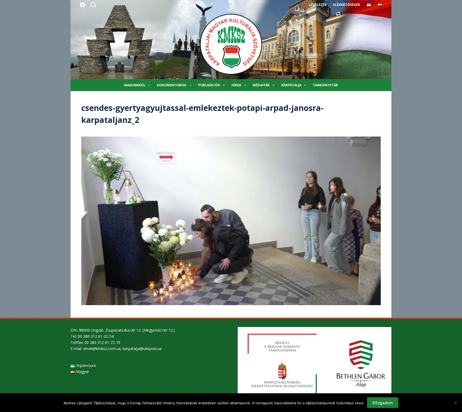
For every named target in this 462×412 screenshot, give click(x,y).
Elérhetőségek (346, 4)
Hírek (236, 85)
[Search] (93, 4)
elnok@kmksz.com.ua (102, 348)
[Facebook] (82, 4)
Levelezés (317, 4)
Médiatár (261, 85)
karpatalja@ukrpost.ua (142, 348)
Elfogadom (382, 402)
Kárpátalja (291, 85)
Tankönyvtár (325, 85)
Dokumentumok (171, 85)
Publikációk (209, 85)
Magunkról (134, 85)
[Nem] (455, 402)
